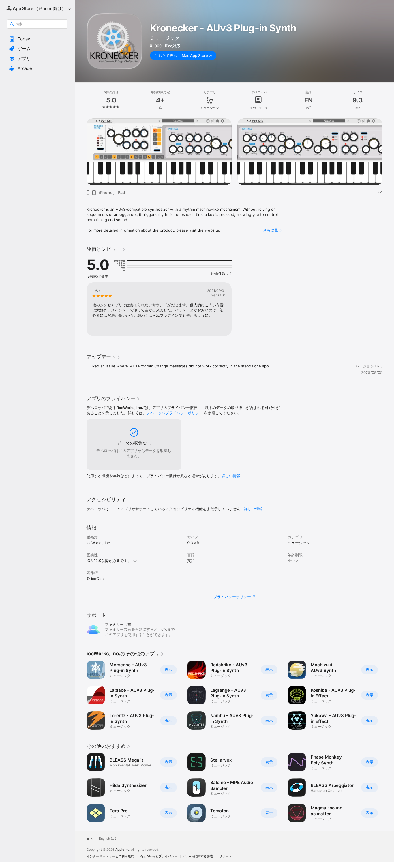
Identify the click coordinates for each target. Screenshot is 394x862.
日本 (90, 838)
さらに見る (272, 230)
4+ (290, 560)
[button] (37, 39)
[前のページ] (81, 152)
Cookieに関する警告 (198, 856)
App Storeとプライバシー (158, 856)
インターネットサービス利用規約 (110, 856)
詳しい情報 (231, 475)
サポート (225, 856)
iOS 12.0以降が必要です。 (109, 560)
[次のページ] (388, 152)
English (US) (108, 838)
